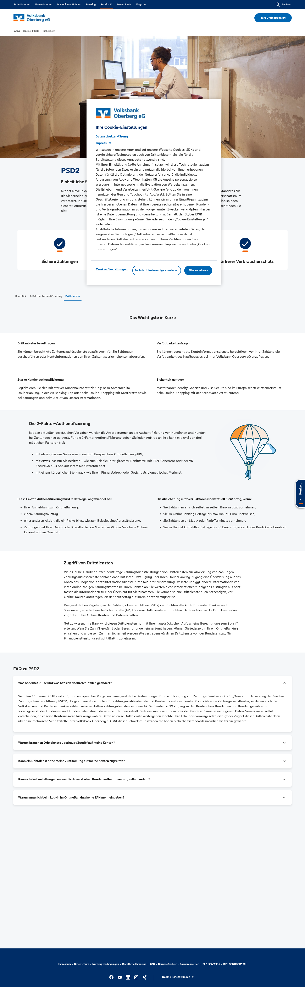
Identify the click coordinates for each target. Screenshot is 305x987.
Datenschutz (81, 964)
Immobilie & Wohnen (69, 4)
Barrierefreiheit (167, 964)
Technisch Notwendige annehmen (156, 270)
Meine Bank (124, 4)
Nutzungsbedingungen (105, 964)
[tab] (17, 31)
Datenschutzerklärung (111, 137)
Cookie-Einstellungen (112, 269)
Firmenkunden (43, 4)
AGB (152, 964)
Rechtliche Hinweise (134, 964)
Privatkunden (22, 4)
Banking (91, 4)
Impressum (64, 964)
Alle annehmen (198, 270)
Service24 (106, 4)
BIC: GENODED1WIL (235, 964)
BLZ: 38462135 (211, 964)
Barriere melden (189, 964)
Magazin (141, 4)
